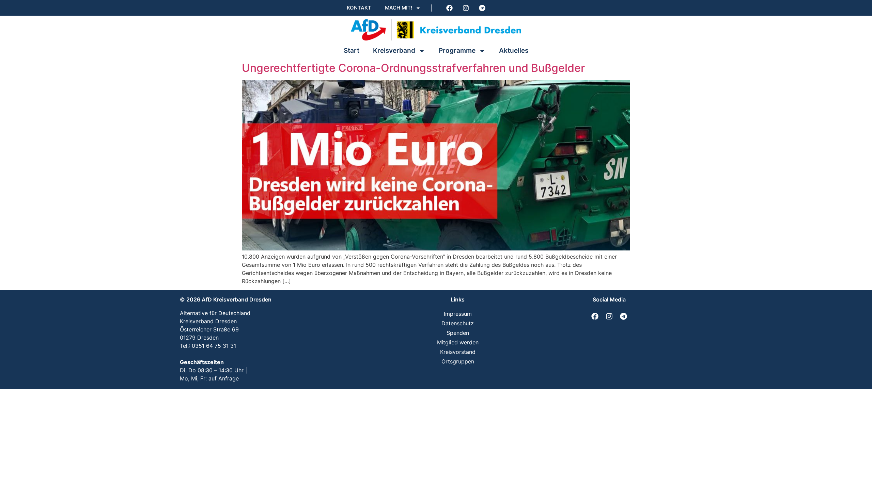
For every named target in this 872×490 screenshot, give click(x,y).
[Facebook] (449, 7)
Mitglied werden (458, 342)
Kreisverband (394, 50)
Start (351, 50)
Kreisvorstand (458, 351)
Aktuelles (513, 50)
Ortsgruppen (457, 361)
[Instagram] (465, 7)
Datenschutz (457, 323)
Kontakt (359, 7)
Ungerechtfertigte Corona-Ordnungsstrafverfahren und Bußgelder (413, 68)
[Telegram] (482, 7)
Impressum (458, 313)
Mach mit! (398, 7)
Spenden (458, 332)
